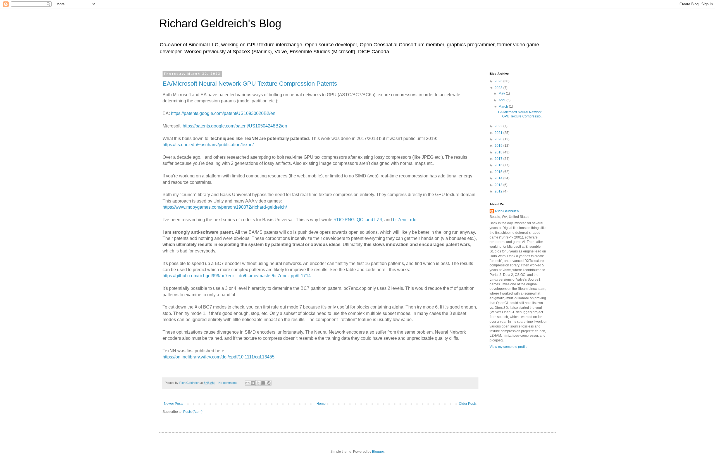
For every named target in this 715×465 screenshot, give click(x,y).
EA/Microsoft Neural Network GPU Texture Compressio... (520, 114)
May (502, 93)
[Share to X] (258, 383)
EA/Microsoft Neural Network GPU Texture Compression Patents (250, 83)
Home (321, 404)
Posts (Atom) (192, 412)
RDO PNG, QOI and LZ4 (357, 219)
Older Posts (467, 404)
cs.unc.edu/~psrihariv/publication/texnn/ (214, 144)
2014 (499, 178)
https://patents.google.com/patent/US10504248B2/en (235, 126)
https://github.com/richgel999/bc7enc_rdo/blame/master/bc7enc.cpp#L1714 (237, 275)
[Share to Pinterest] (268, 383)
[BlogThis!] (253, 383)
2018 (499, 152)
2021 (499, 133)
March (504, 107)
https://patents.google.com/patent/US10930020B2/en (223, 113)
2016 (499, 165)
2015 (499, 172)
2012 (499, 191)
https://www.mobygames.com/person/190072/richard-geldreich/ (225, 207)
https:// (169, 144)
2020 (499, 139)
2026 (499, 81)
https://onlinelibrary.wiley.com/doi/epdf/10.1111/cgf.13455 (219, 357)
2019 (499, 146)
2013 (499, 185)
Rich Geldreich (507, 211)
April (502, 100)
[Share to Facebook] (263, 383)
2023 (499, 88)
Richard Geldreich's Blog (220, 23)
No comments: (228, 382)
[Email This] (247, 383)
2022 (499, 126)
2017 (499, 159)
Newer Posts (173, 404)
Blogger (378, 452)
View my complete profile (509, 347)
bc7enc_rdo (404, 219)
